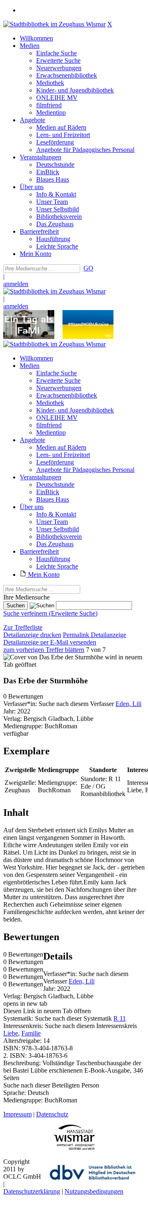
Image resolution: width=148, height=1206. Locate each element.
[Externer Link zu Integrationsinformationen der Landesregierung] (87, 336)
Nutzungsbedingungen (94, 1191)
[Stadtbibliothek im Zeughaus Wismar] (54, 24)
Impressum (17, 1114)
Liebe (10, 1033)
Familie (31, 1033)
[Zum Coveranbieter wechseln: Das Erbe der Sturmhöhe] (53, 657)
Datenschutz (52, 1114)
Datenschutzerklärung (31, 1191)
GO (88, 268)
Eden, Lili (128, 703)
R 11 (119, 1018)
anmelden (15, 283)
